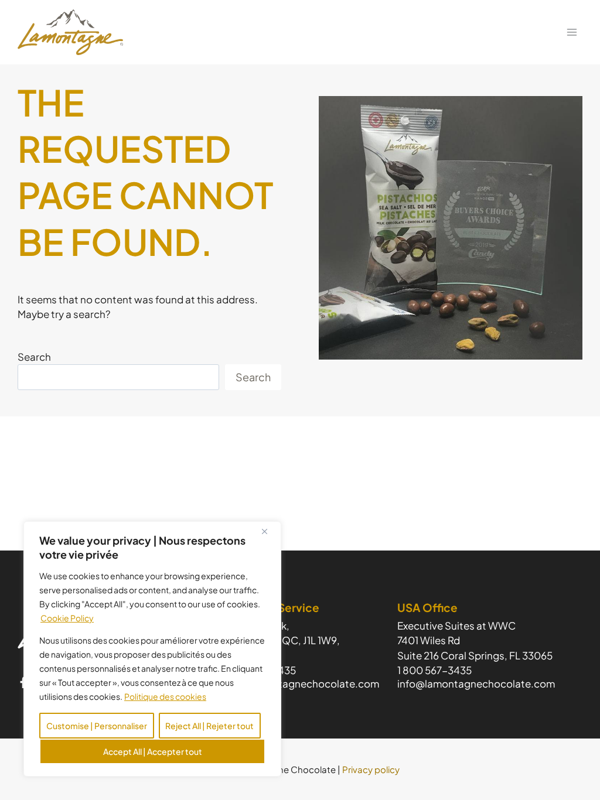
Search (34, 356)
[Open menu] (571, 32)
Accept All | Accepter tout (152, 751)
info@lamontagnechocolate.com (300, 683)
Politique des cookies (165, 696)
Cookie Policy (67, 618)
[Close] (269, 531)
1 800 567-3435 (434, 670)
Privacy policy (371, 769)
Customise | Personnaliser (96, 725)
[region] (152, 649)
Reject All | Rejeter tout (209, 725)
